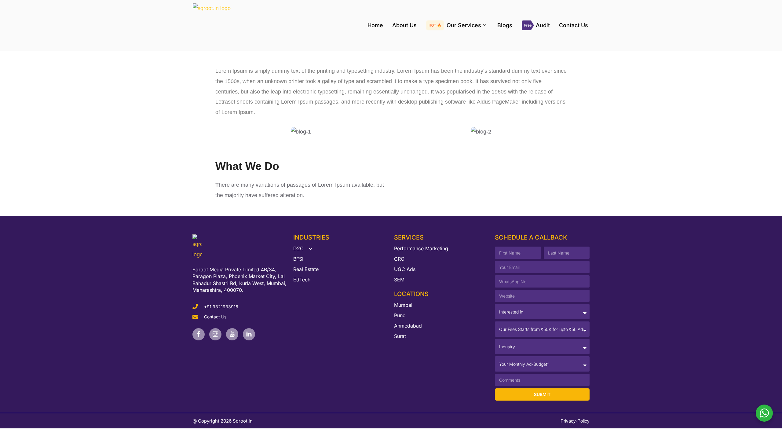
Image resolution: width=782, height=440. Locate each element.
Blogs (504, 25)
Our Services (464, 25)
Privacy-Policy (575, 421)
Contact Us (573, 25)
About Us (404, 25)
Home (375, 25)
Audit (543, 25)
